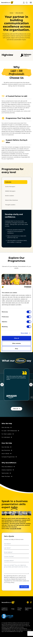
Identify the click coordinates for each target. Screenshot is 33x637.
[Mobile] (31, 2)
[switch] (29, 317)
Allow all (16, 338)
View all (15, 408)
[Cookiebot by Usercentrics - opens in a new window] (24, 287)
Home (11, 12)
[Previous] (2, 384)
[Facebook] (30, 602)
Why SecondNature (7, 466)
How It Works (5, 453)
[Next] (31, 384)
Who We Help (19, 12)
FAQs (12, 609)
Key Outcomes (6, 450)
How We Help (5, 447)
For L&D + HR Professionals (9, 430)
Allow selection (16, 343)
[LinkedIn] (28, 602)
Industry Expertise (7, 470)
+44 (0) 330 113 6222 (15, 528)
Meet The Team (6, 476)
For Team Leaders (7, 434)
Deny (16, 348)
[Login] (24, 2)
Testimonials (5, 473)
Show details (24, 333)
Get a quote (24, 586)
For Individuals (6, 437)
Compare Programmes (8, 457)
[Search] (26, 2)
